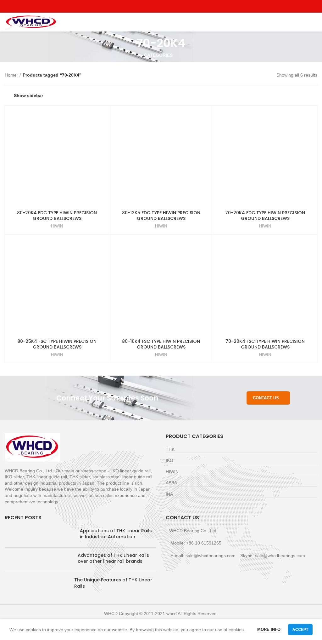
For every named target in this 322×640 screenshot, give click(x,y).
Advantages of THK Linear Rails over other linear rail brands (113, 558)
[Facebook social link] (146, 6)
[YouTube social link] (168, 6)
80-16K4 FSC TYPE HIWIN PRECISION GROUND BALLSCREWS (161, 344)
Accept (300, 629)
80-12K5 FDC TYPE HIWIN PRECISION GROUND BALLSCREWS (161, 216)
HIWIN (57, 226)
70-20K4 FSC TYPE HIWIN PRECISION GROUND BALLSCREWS (265, 344)
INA (169, 494)
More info (268, 629)
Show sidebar (28, 95)
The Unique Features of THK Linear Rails (113, 583)
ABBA (171, 482)
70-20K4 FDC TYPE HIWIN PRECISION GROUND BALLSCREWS (265, 216)
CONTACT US (266, 397)
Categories (158, 55)
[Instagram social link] (161, 6)
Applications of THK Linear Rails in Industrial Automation (116, 534)
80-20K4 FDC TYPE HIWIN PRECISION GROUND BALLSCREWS (57, 216)
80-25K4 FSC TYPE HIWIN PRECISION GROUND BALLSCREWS (57, 344)
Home (11, 75)
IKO (169, 460)
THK (170, 449)
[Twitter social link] (154, 6)
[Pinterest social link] (175, 6)
